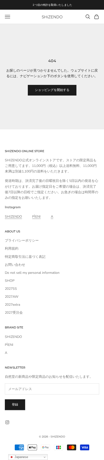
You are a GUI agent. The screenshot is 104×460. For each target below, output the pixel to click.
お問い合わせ (15, 264)
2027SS (11, 288)
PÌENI (36, 216)
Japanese (21, 457)
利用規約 (11, 248)
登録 (15, 404)
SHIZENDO (13, 216)
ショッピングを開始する (52, 90)
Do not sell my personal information (32, 272)
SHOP (10, 280)
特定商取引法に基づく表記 (25, 256)
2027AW (11, 296)
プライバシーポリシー (22, 240)
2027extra (12, 304)
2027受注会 (14, 312)
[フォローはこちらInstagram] (7, 422)
